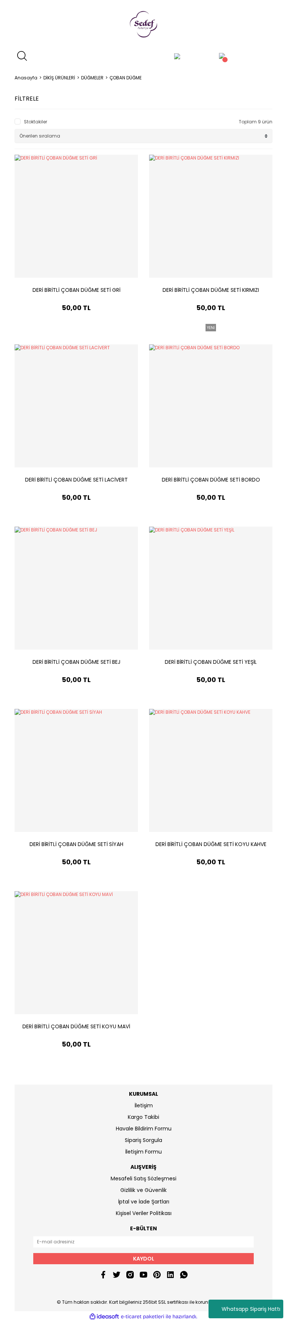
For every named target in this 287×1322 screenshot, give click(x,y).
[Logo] (143, 24)
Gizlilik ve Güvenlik (143, 1190)
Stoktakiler (35, 122)
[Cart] (222, 55)
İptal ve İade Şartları (143, 1201)
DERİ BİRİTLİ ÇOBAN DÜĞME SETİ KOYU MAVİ (76, 1026)
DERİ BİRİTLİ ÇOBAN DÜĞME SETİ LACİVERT (76, 479)
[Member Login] (177, 56)
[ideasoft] (104, 1316)
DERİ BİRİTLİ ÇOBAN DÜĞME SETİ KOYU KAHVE (210, 844)
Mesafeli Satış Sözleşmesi (143, 1178)
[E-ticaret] (142, 1316)
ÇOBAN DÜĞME (125, 78)
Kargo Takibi (143, 1117)
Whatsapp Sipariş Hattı (251, 1309)
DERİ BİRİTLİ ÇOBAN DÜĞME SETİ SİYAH (76, 844)
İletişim (144, 1105)
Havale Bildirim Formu (144, 1128)
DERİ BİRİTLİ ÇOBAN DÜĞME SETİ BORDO (211, 479)
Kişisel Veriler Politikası (144, 1213)
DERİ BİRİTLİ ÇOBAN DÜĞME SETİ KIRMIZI (211, 290)
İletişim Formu (143, 1151)
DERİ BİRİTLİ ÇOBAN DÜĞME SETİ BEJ (76, 662)
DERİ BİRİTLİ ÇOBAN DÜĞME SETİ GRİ (76, 290)
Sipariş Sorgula (143, 1140)
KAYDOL (143, 1258)
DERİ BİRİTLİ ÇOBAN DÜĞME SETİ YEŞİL (211, 662)
